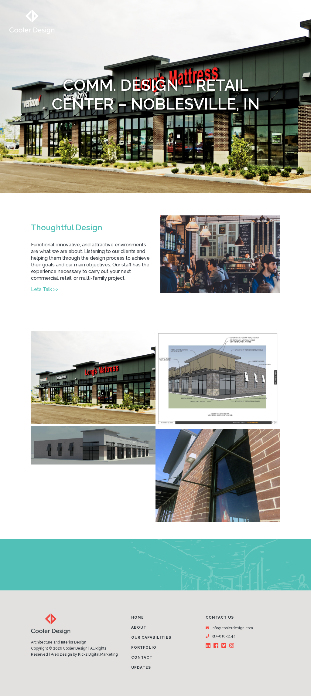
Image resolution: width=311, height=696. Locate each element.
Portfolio (143, 647)
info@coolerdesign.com (232, 628)
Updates (141, 667)
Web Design (61, 654)
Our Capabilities (151, 637)
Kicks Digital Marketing (98, 654)
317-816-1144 (224, 636)
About (138, 627)
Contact (141, 657)
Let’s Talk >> (44, 289)
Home (137, 617)
